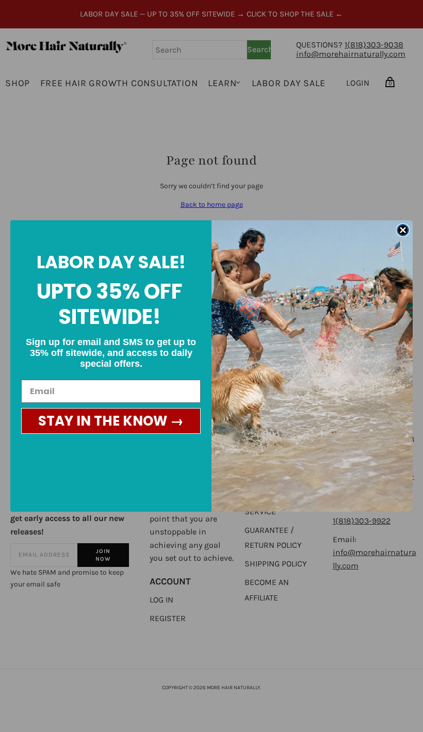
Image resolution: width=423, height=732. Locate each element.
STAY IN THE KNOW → (111, 421)
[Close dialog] (403, 230)
